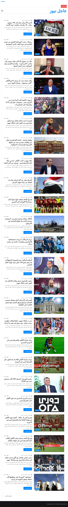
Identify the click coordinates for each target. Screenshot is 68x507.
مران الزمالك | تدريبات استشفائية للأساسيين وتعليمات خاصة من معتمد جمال (19, 241)
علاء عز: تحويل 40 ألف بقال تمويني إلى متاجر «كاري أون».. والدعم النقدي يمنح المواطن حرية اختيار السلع (18, 63)
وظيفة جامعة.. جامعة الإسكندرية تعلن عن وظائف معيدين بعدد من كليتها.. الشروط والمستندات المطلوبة (19, 142)
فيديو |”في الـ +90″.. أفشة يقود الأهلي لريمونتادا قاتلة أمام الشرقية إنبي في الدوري (18, 420)
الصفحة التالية (8, 496)
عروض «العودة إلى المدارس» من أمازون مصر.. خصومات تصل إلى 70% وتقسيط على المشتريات (19, 102)
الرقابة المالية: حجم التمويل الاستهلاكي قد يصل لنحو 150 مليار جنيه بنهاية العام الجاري (18, 262)
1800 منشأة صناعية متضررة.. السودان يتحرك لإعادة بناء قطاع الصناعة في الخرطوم (18, 221)
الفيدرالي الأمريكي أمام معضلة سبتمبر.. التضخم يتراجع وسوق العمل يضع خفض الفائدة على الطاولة (18, 302)
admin (29, 20)
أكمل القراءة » (28, 34)
